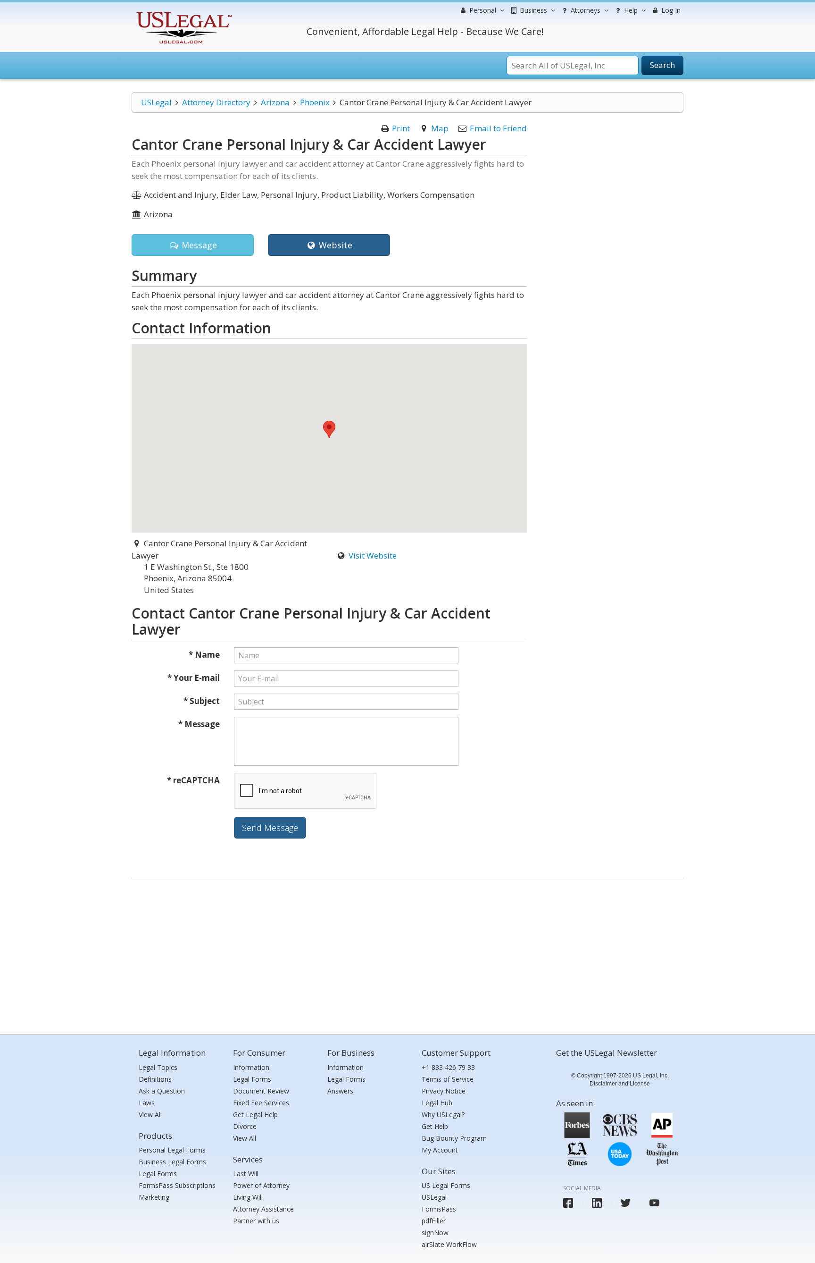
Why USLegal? (443, 1114)
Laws (147, 1102)
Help (630, 10)
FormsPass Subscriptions (177, 1185)
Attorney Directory (216, 102)
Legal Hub (437, 1102)
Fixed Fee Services (261, 1102)
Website (334, 245)
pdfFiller (434, 1220)
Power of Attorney (261, 1185)
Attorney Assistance (263, 1208)
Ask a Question (162, 1090)
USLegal (156, 102)
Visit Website (373, 555)
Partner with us (256, 1220)
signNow (435, 1232)
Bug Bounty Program (454, 1138)
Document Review (261, 1090)
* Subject (201, 700)
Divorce (245, 1126)
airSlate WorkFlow (449, 1244)
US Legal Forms (446, 1185)
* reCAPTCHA (193, 780)
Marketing (154, 1197)
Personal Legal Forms (172, 1149)
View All (150, 1114)
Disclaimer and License (620, 1083)
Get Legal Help (255, 1114)
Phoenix (315, 102)
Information (251, 1067)
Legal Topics (158, 1067)
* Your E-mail (193, 677)
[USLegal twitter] (626, 1203)
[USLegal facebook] (568, 1203)
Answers (340, 1090)
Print (401, 128)
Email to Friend (498, 128)
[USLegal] (183, 13)
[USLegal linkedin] (597, 1203)
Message (198, 245)
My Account (440, 1149)
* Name (204, 654)
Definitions (155, 1079)
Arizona (275, 102)
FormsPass (439, 1208)
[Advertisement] (407, 954)
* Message (199, 724)
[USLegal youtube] (654, 1203)
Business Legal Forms (172, 1161)
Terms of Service (448, 1079)
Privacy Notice (444, 1090)
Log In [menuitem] (670, 10)
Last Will (245, 1173)
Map (440, 128)
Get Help (435, 1126)
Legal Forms (158, 1173)
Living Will (248, 1197)
